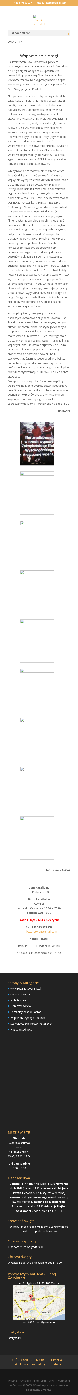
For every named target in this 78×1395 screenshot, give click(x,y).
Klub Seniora (18, 1000)
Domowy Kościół (21, 1006)
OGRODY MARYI (20, 994)
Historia (56, 1360)
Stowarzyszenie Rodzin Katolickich (31, 1023)
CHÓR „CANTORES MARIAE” (29, 1360)
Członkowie (20, 1364)
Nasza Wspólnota (21, 1029)
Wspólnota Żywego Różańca (28, 1018)
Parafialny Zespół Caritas (25, 1012)
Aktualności (40, 1364)
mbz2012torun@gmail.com (39, 1322)
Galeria (56, 1364)
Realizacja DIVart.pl (39, 1390)
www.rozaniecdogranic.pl (25, 988)
